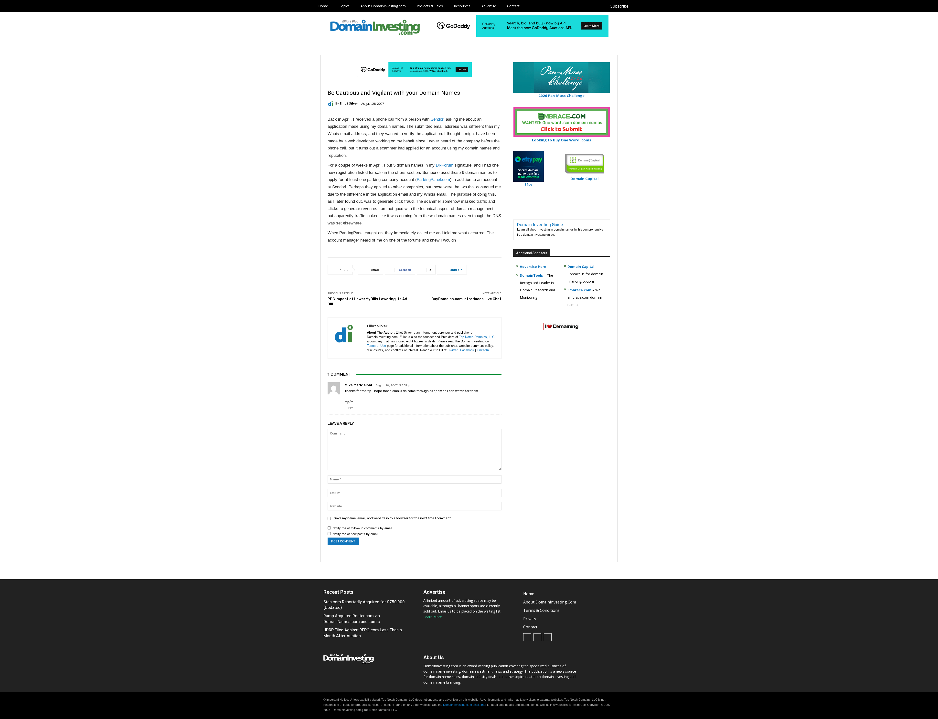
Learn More (432, 616)
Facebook (467, 350)
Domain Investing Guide (540, 224)
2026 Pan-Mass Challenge (561, 95)
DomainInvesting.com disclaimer (464, 705)
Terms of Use (376, 346)
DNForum (444, 165)
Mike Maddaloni (358, 385)
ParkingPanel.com (433, 179)
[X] (659, 6)
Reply (349, 408)
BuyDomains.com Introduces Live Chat (466, 299)
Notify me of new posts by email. (355, 534)
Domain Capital (580, 266)
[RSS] (648, 6)
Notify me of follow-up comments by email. (362, 528)
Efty (528, 184)
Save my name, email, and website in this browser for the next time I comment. (392, 518)
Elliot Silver (349, 103)
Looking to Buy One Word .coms (561, 139)
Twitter (453, 350)
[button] (668, 6)
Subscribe (619, 6)
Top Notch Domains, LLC (476, 337)
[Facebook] (637, 6)
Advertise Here (533, 266)
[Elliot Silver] (331, 103)
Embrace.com (579, 290)
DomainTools (531, 275)
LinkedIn (483, 350)
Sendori (438, 119)
